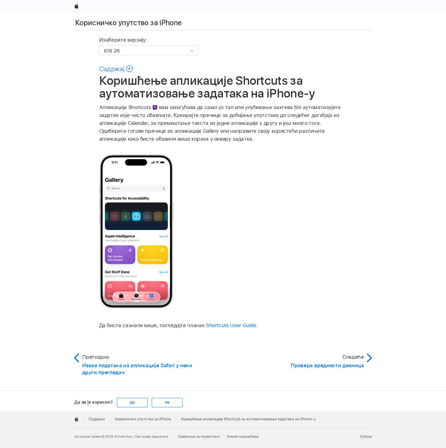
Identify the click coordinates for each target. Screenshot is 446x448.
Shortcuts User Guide (231, 325)
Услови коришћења (242, 436)
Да (132, 402)
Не (167, 402)
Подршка (97, 419)
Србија (366, 436)
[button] (116, 69)
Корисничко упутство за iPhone (128, 22)
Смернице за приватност (199, 436)
